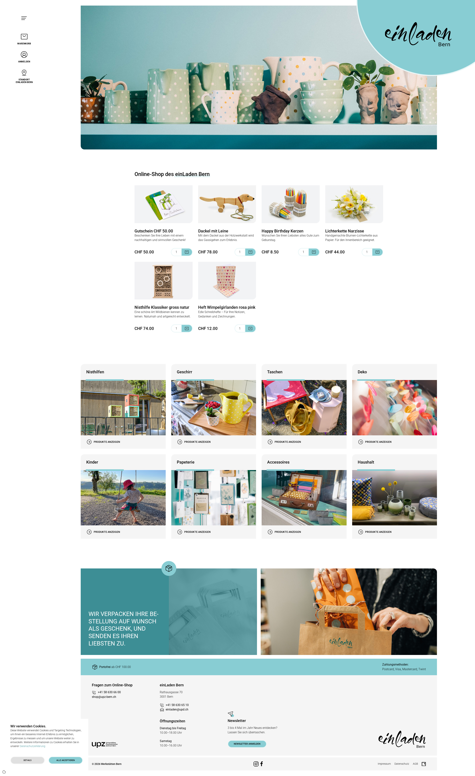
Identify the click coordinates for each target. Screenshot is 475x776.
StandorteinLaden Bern (24, 81)
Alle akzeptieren (65, 760)
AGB (415, 763)
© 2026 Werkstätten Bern (107, 763)
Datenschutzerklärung (32, 746)
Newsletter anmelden (247, 744)
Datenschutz (401, 763)
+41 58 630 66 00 (109, 692)
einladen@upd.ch (177, 709)
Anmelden (24, 61)
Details (28, 760)
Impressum (384, 763)
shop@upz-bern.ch (104, 697)
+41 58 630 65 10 (177, 705)
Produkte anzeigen (107, 441)
